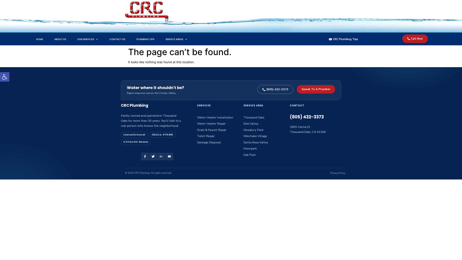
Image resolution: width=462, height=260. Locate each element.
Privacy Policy (337, 173)
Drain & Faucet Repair (211, 130)
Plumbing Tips (145, 39)
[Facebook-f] (145, 156)
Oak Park (249, 155)
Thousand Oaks (253, 117)
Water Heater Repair (211, 124)
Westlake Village (255, 136)
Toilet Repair (206, 136)
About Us (60, 39)
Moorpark (250, 148)
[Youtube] (169, 156)
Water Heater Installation (215, 117)
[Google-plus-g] (161, 156)
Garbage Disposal (209, 142)
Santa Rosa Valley (255, 142)
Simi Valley (250, 124)
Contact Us (117, 39)
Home (39, 39)
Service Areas (174, 39)
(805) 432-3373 (307, 117)
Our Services (85, 39)
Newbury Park (253, 130)
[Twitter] (153, 156)
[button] (4, 77)
